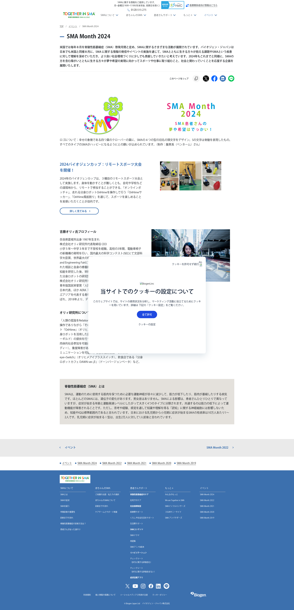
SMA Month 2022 (207, 500)
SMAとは (64, 494)
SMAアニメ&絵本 (137, 547)
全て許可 (147, 314)
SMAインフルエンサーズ (175, 506)
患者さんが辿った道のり (70, 529)
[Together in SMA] (79, 15)
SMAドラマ (134, 535)
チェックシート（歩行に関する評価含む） (141, 560)
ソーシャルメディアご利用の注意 (134, 595)
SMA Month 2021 (207, 506)
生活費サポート (136, 523)
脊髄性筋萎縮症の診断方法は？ (73, 523)
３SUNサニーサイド (173, 512)
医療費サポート (136, 512)
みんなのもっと (171, 494)
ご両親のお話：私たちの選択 (107, 494)
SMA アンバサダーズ (173, 518)
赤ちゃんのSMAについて (105, 500)
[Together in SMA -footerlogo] (75, 479)
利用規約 (87, 595)
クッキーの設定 (147, 324)
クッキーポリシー (159, 595)
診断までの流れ (66, 518)
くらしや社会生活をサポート (142, 518)
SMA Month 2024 (207, 494)
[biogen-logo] (198, 594)
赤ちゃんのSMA (134, 15)
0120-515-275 (138, 10)
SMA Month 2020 (207, 512)
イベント (208, 15)
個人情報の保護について (105, 595)
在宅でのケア (135, 500)
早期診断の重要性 (67, 512)
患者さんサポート (163, 15)
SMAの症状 (65, 500)
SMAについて (108, 15)
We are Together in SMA (174, 500)
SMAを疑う (65, 506)
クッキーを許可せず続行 (185, 264)
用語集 (133, 541)
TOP (62, 26)
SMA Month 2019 (207, 518)
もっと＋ (188, 15)
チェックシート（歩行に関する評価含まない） (143, 570)
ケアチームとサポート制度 (106, 512)
